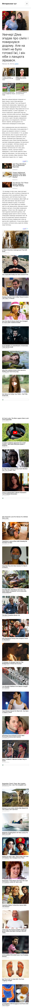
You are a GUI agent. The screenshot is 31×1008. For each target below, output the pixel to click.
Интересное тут (9, 4)
